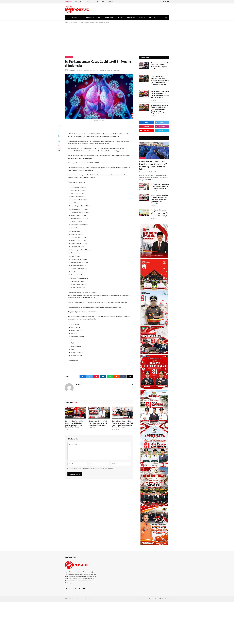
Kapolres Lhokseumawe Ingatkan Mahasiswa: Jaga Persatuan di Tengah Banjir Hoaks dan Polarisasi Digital (159, 213)
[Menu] (68, 17)
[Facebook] (59, 131)
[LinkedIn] (59, 141)
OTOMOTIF (120, 18)
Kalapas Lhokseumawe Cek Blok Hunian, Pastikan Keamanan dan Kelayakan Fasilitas (159, 65)
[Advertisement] (117, 39)
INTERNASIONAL (88, 18)
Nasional (75, 18)
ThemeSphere (88, 598)
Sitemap (167, 598)
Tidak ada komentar (104, 70)
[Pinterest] (59, 146)
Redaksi (72, 70)
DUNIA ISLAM (109, 18)
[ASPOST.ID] (77, 9)
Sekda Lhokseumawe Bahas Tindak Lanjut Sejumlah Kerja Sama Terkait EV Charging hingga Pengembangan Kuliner (159, 109)
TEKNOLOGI (152, 18)
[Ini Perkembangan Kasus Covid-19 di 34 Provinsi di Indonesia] (99, 96)
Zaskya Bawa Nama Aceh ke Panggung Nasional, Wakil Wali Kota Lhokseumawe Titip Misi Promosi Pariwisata (122, 424)
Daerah (99, 18)
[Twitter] (59, 136)
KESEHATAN (142, 18)
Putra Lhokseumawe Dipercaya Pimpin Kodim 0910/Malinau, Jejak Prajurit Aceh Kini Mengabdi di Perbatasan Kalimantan (95, 2)
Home (145, 598)
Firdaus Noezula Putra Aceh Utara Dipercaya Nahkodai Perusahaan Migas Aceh (97, 423)
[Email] (59, 150)
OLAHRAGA (131, 18)
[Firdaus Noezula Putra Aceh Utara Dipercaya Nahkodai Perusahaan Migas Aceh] (99, 413)
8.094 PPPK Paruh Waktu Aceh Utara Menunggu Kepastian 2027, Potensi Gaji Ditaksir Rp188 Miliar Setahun (153, 165)
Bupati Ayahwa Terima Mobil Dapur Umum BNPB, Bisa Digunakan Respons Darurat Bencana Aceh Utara (74, 424)
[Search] (166, 18)
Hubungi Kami (159, 598)
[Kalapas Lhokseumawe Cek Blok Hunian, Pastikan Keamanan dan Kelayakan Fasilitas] (144, 65)
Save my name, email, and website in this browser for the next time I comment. (91, 468)
